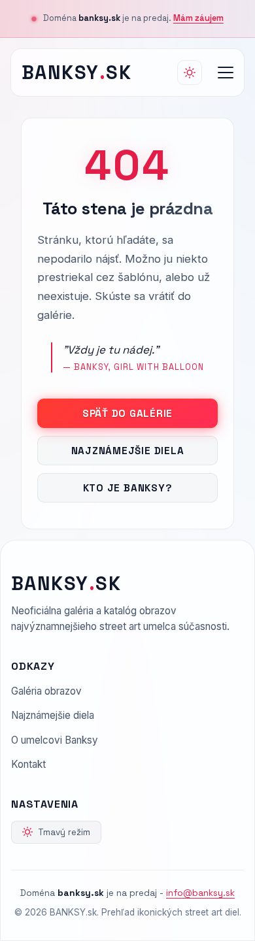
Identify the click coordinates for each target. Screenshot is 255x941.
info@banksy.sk (200, 893)
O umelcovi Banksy (54, 740)
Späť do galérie (127, 413)
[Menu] (225, 72)
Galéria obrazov (46, 691)
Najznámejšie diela (127, 450)
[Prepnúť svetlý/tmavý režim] (189, 72)
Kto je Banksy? (128, 488)
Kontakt (28, 764)
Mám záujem (198, 18)
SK (76, 72)
